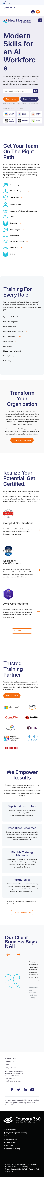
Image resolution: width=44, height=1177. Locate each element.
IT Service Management (17, 191)
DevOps (12, 254)
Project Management (16, 185)
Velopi (8, 1136)
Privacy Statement (11, 1169)
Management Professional (12, 351)
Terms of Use (10, 1105)
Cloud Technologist (9, 327)
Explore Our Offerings (22, 912)
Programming (14, 236)
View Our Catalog (12, 695)
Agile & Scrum (14, 247)
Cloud (11, 217)
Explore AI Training (29, 99)
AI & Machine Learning (17, 241)
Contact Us (9, 1062)
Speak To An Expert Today (22, 440)
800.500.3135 (11, 8)
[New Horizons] (17, 20)
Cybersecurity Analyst (10, 317)
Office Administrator (10, 336)
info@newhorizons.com (14, 1081)
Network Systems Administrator (14, 361)
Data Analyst (7, 346)
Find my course (11, 99)
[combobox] (18, 91)
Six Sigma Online (11, 1139)
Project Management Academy (16, 1133)
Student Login (10, 1059)
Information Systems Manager (13, 331)
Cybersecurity (14, 197)
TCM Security (11, 1142)
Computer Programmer (11, 322)
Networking (13, 223)
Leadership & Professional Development (23, 211)
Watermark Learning (13, 1149)
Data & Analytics (15, 230)
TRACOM (9, 1145)
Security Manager (9, 356)
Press (7, 1065)
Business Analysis (15, 205)
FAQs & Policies (11, 1068)
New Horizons (11, 1129)
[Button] (40, 20)
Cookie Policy (31, 1103)
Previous (7, 955)
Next (20, 954)
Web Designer (8, 341)
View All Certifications (22, 631)
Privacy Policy (19, 1103)
